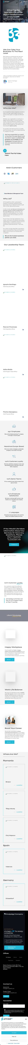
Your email (5, 1003)
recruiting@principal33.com (10, 992)
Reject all (14, 1036)
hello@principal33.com (8, 988)
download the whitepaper (11, 947)
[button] (26, 1019)
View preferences (14, 1040)
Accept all (14, 1032)
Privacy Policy (16, 1043)
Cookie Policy (10, 1043)
